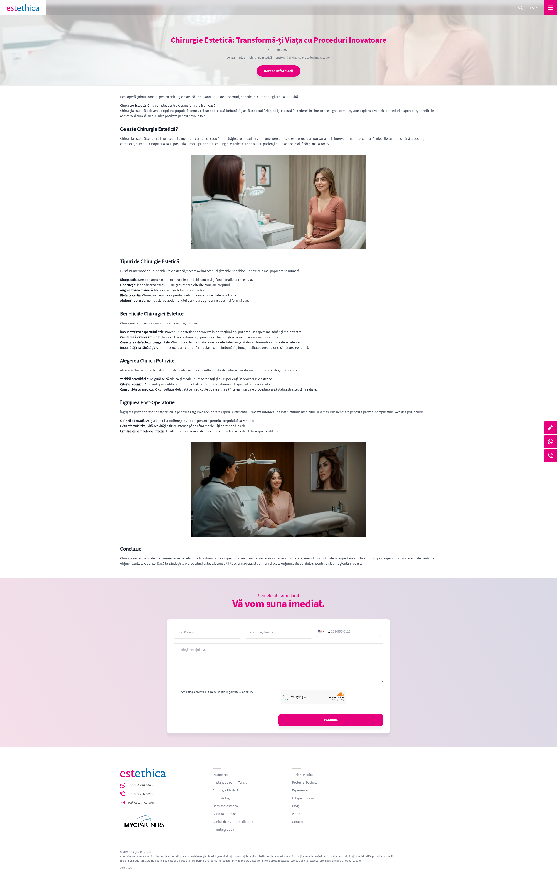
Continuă (331, 720)
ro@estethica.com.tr (143, 803)
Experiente (300, 790)
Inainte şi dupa (223, 830)
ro (532, 8)
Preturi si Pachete (304, 783)
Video (296, 814)
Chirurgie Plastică (225, 790)
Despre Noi (221, 775)
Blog (242, 57)
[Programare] (550, 427)
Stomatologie (222, 798)
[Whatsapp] (550, 441)
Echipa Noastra (303, 798)
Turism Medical (303, 775)
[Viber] (550, 455)
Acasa (231, 57)
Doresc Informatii (278, 71)
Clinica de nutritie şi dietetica (234, 822)
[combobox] (323, 631)
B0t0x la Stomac (224, 814)
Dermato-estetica (225, 806)
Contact (297, 822)
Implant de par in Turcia (230, 783)
